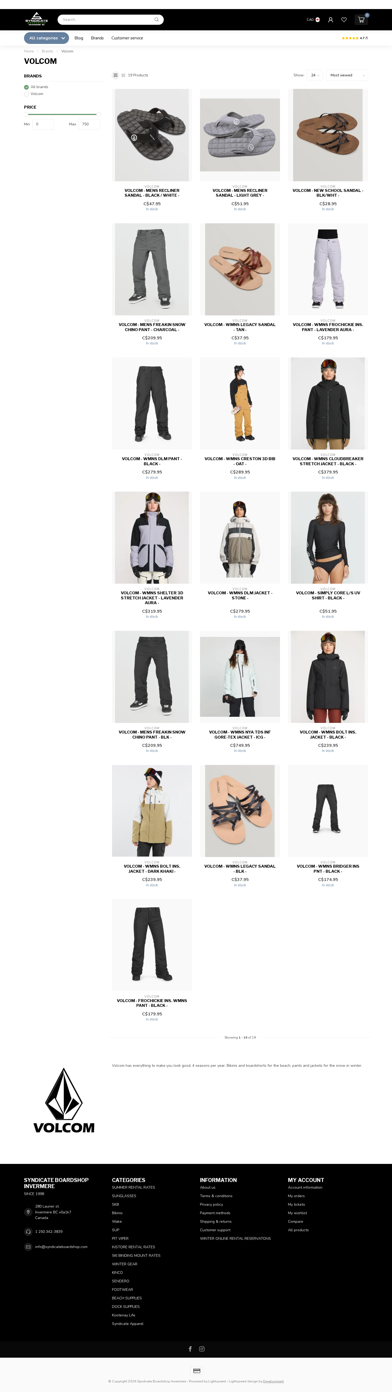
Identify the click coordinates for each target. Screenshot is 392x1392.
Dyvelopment (273, 1381)
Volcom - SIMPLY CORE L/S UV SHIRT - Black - (328, 595)
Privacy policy (211, 1204)
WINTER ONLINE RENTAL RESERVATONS (235, 1238)
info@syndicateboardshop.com (61, 1246)
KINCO (117, 1272)
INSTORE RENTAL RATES (133, 1247)
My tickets (296, 1204)
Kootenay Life (123, 1315)
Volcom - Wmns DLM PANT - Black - (152, 461)
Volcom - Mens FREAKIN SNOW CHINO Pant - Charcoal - (152, 327)
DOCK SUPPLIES (126, 1306)
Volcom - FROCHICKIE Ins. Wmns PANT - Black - (152, 1003)
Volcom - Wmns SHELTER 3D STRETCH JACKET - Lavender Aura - (152, 598)
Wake (117, 1221)
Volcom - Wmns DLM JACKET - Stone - (240, 595)
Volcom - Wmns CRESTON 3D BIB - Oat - (240, 461)
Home (29, 51)
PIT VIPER (120, 1238)
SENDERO (120, 1281)
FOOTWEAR (122, 1289)
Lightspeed (217, 1381)
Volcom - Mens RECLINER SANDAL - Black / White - (152, 193)
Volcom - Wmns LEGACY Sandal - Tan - (240, 327)
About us (207, 1187)
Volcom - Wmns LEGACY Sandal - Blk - (240, 869)
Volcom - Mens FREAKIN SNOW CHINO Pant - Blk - (152, 734)
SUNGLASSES (124, 1196)
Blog (78, 38)
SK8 (115, 1204)
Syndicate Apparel (127, 1323)
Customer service (127, 38)
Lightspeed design (243, 1381)
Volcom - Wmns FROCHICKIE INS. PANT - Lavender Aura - (328, 327)
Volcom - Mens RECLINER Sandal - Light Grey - (240, 193)
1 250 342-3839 (48, 1231)
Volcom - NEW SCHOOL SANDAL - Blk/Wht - (328, 193)
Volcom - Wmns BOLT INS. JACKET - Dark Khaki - (152, 869)
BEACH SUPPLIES (127, 1298)
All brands (39, 87)
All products (298, 1230)
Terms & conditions (216, 1196)
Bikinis (117, 1213)
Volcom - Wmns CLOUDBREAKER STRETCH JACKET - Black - (328, 461)
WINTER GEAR (124, 1264)
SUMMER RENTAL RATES (133, 1187)
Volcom (67, 51)
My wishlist (297, 1213)
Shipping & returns (216, 1221)
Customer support (215, 1230)
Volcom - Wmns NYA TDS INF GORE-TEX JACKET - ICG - (240, 734)
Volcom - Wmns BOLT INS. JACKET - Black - (328, 734)
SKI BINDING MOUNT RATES (136, 1255)
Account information (305, 1187)
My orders (296, 1196)
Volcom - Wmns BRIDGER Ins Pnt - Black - (328, 869)
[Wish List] (344, 19)
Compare (295, 1221)
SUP (115, 1230)
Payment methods (215, 1213)
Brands (97, 38)
